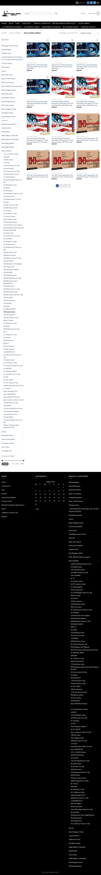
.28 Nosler (6, 157)
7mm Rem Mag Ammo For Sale (12, 408)
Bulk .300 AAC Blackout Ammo (12, 86)
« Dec (37, 509)
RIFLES (3, 432)
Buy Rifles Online (7, 113)
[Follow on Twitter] (94, 2)
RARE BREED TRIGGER (9, 135)
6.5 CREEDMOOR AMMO (12, 27)
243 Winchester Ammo (10, 208)
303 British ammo (8, 286)
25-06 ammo (7, 210)
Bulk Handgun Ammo (8, 90)
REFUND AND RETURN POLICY (64, 23)
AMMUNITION (7, 75)
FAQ (3, 490)
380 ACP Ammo (8, 320)
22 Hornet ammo (8, 168)
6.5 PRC (5, 377)
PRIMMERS (5, 132)
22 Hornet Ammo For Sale (11, 171)
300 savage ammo (8, 267)
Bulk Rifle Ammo (7, 94)
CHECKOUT (26, 23)
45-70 (5, 332)
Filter (5, 464)
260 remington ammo (10, 219)
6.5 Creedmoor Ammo (10, 363)
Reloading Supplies (7, 143)
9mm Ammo (5, 67)
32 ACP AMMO (8, 297)
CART (17, 23)
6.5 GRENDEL (7, 368)
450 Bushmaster (8, 340)
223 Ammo (6, 188)
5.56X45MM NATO (9, 352)
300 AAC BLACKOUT (10, 252)
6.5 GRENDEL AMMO (32, 27)
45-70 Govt (7, 337)
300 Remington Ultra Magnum (12, 264)
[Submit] (56, 13)
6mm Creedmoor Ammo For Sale (13, 400)
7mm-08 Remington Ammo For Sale (12, 421)
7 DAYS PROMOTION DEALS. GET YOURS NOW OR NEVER (11, 58)
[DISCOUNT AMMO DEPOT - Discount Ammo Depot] (11, 13)
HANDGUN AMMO (8, 124)
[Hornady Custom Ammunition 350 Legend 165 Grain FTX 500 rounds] (88, 123)
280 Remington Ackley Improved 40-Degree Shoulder (13, 229)
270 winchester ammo (10, 222)
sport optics (5, 447)
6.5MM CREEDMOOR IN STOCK (13, 385)
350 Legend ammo (9, 312)
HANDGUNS (6, 128)
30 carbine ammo (8, 233)
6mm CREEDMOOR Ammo (11, 397)
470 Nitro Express (9, 349)
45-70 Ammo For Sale (10, 335)
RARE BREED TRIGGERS (10, 139)
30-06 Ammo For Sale (10, 241)
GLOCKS (4, 120)
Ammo (3, 71)
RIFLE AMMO (15, 33)
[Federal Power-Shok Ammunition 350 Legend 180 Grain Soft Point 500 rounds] (38, 49)
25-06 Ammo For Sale (10, 213)
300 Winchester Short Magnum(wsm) (10, 282)
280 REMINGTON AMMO (51, 27)
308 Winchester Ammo (10, 292)
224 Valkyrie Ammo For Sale (12, 199)
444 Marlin (6, 326)
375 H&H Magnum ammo (11, 317)
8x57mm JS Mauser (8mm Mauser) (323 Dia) (11, 426)
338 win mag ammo (9, 300)
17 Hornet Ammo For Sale (11, 165)
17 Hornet (6, 162)
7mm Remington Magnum (11, 411)
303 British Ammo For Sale (11, 289)
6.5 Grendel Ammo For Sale (11, 374)
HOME (4, 23)
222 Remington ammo (10, 185)
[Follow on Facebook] (88, 2)
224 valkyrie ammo (9, 196)
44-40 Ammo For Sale (10, 323)
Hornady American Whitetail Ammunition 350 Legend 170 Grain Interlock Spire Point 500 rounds (62, 103)
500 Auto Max (6, 53)
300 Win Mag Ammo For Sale (12, 278)
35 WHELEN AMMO (9, 309)
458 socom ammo (8, 346)
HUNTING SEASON (88, 27)
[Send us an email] (97, 2)
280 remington (6, 49)
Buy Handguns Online (8, 109)
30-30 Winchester (9, 244)
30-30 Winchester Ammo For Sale (12, 248)
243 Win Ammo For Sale (10, 205)
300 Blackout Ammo (9, 255)
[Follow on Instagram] (91, 2)
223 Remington (8, 191)
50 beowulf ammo (8, 360)
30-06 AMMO (7, 239)
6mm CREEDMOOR (9, 394)
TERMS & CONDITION (41, 23)
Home (4, 33)
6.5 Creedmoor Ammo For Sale (13, 365)
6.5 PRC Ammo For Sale (10, 383)
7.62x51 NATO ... (7, 63)
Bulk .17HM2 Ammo (8, 78)
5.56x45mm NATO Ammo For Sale (12, 356)
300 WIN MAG (8, 272)
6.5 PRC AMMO (84, 23)
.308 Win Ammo (8, 160)
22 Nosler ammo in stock (11, 174)
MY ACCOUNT (6, 501)
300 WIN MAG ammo (10, 275)
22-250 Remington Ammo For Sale (12, 181)
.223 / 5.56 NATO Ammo (10, 154)
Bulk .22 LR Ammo (7, 82)
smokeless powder (7, 443)
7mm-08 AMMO (8, 417)
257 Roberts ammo (9, 216)
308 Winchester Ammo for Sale (13, 295)
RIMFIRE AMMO (7, 435)
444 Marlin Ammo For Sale (11, 329)
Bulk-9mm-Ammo (7, 105)
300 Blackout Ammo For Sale (12, 258)
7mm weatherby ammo (10, 414)
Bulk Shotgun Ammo (8, 101)
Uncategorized (6, 451)
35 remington (7, 303)
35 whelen (6, 306)
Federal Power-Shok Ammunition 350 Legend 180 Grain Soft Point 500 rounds (37, 66)
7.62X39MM (7, 405)
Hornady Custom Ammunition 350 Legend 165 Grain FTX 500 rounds (87, 139)
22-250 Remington (9, 177)
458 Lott (6, 343)
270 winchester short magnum (12, 225)
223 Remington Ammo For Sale (13, 193)
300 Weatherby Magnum (11, 269)
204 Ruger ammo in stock (10, 46)
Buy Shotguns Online (8, 116)
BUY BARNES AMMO (71, 27)
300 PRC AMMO (8, 261)
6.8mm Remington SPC (10, 391)
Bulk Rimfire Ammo (8, 97)
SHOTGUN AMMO (8, 439)
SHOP (11, 23)
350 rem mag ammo (9, 315)
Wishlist (4, 516)
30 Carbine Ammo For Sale (11, 236)
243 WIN (6, 202)
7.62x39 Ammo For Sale (10, 403)
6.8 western (7, 388)
